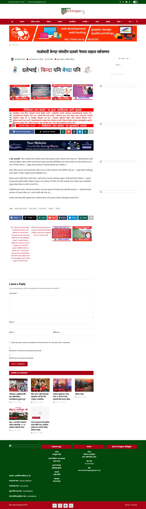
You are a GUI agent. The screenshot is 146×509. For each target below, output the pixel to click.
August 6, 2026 (37, 433)
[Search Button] (137, 21)
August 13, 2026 (37, 402)
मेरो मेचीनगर (42, 208)
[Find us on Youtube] (126, 2)
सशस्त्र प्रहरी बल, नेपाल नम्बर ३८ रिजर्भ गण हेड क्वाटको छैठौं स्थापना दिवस (61, 396)
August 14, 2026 (15, 402)
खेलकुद (108, 22)
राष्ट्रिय (49, 22)
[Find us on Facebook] (120, 2)
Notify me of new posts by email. (21, 358)
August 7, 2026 (81, 397)
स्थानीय (60, 22)
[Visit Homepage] (73, 11)
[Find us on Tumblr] (129, 2)
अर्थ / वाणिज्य (58, 389)
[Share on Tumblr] (74, 132)
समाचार (22, 22)
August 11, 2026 (59, 402)
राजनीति (84, 22)
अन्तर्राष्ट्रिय (72, 22)
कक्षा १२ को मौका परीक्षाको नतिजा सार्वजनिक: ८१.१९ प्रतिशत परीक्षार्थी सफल (17, 424)
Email (12, 332)
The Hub (134, 505)
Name (12, 322)
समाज (97, 22)
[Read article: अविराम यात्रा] (84, 385)
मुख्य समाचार (16, 45)
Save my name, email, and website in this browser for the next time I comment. (40, 342)
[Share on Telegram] (79, 132)
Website (56, 332)
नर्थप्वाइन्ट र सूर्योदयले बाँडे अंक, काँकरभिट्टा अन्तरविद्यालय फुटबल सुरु (17, 396)
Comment (13, 293)
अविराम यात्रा (79, 394)
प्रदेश (118, 22)
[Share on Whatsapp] (63, 132)
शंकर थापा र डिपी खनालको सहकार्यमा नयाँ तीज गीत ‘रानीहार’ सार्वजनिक (39, 396)
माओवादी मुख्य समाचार (21, 208)
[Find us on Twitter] (123, 2)
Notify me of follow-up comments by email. (25, 351)
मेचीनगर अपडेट (35, 22)
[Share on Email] (68, 132)
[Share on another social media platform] (91, 132)
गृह (12, 22)
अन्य (130, 22)
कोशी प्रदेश (14, 389)
